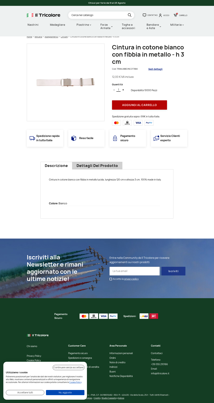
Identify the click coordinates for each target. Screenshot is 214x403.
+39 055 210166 (159, 364)
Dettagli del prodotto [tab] (97, 165)
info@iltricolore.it (160, 373)
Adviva (121, 398)
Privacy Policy (34, 356)
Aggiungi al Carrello (139, 105)
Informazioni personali (121, 353)
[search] (130, 15)
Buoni (113, 371)
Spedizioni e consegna (80, 358)
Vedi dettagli (155, 69)
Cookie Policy (34, 360)
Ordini (113, 358)
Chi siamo (32, 346)
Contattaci (157, 353)
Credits (97, 398)
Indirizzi (113, 367)
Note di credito (117, 362)
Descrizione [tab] (56, 165)
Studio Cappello (108, 398)
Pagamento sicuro (78, 353)
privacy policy (131, 278)
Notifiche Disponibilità (121, 376)
